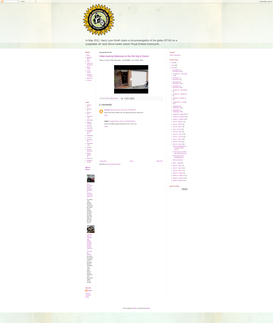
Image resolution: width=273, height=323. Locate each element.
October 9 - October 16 (179, 98)
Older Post (160, 161)
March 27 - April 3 (178, 173)
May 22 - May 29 (178, 144)
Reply (106, 115)
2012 (173, 65)
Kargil (88, 128)
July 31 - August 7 (178, 121)
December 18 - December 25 (177, 70)
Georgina (107, 110)
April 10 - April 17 (178, 170)
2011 (173, 67)
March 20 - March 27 (179, 175)
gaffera (136, 308)
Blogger (147, 308)
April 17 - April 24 (178, 168)
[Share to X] (129, 98)
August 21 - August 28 (179, 114)
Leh (88, 137)
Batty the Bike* (89, 58)
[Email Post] (121, 98)
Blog (88, 55)
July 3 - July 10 (177, 129)
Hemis (89, 120)
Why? (88, 61)
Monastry (89, 140)
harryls (89, 290)
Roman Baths (89, 150)
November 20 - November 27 (177, 82)
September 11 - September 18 (177, 110)
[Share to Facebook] (131, 98)
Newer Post (103, 161)
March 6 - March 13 (178, 180)
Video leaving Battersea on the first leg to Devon (124, 56)
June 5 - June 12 (178, 139)
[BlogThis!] (127, 98)
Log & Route (88, 71)
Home (131, 161)
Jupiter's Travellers (90, 75)
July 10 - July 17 (178, 126)
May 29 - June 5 (178, 141)
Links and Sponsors (90, 64)
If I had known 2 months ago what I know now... (180, 152)
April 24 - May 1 (177, 165)
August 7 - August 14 (179, 119)
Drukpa (89, 109)
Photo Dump (88, 67)
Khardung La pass (90, 131)
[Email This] (125, 98)
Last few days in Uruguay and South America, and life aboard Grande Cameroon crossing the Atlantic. (89, 244)
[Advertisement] (92, 91)
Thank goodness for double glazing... (178, 156)
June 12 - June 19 (178, 136)
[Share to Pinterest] (133, 98)
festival (89, 112)
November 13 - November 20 (177, 86)
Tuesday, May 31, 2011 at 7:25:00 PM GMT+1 (122, 121)
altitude (89, 105)
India (88, 126)
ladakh (89, 135)
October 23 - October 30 (180, 94)
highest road (89, 122)
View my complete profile (88, 295)
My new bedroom (178, 160)
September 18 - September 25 (177, 106)
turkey (88, 158)
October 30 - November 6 (180, 90)
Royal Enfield (89, 153)
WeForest (89, 78)
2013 (173, 62)
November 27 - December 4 (177, 78)
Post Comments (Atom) (113, 164)
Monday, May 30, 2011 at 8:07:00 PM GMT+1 (123, 110)
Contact (89, 80)
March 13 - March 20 (179, 178)
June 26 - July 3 (177, 131)
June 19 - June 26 (178, 134)
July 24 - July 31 (178, 124)
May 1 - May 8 (177, 163)
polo (88, 147)
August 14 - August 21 (179, 117)
